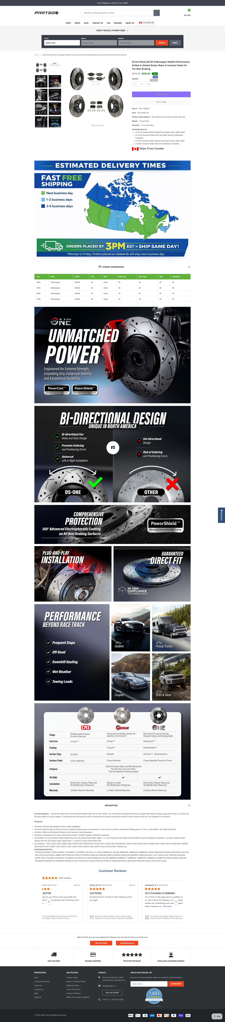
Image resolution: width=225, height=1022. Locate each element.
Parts (77, 23)
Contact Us (97, 23)
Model (121, 38)
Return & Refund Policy (76, 981)
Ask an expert (112, 992)
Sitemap (37, 997)
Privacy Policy (72, 977)
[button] (49, 901)
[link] (41, 67)
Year (46, 38)
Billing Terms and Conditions (78, 997)
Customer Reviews (112, 871)
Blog (86, 23)
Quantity (135, 79)
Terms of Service (73, 989)
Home (68, 23)
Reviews (118, 23)
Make (83, 38)
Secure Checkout (73, 993)
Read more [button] (112, 906)
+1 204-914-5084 (116, 999)
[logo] (47, 12)
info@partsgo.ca (109, 986)
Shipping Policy (72, 985)
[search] (157, 13)
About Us (130, 23)
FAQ (108, 23)
